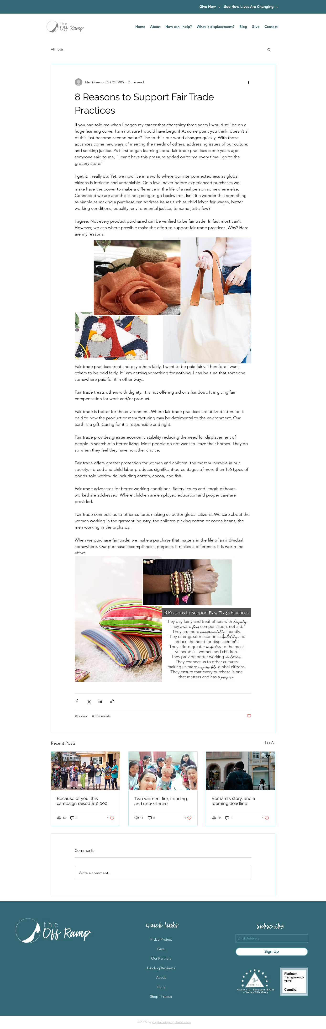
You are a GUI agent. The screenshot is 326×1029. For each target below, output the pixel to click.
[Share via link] (112, 701)
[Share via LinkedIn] (100, 701)
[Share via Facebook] (77, 701)
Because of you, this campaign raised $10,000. (82, 801)
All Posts (57, 49)
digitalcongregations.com (171, 1022)
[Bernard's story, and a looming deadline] (240, 771)
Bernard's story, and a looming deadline (233, 801)
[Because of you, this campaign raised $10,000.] (85, 771)
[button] (269, 49)
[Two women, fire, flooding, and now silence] (163, 771)
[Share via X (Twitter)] (88, 701)
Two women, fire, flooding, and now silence (161, 801)
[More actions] (248, 82)
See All (270, 742)
